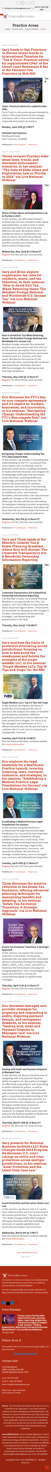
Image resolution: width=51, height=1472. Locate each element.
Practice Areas (17, 29)
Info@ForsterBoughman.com (18, 1384)
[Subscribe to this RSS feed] (47, 41)
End (35, 1252)
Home (7, 29)
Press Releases (19, 144)
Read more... (33, 144)
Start (19, 1252)
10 (29, 1252)
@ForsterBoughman (25, 1353)
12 (33, 1252)
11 (31, 1252)
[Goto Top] (47, 1467)
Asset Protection (32, 29)
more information (15, 744)
